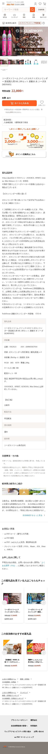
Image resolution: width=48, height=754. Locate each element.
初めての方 (43, 17)
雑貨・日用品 (24, 679)
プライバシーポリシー (19, 720)
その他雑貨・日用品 (9, 682)
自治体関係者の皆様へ (19, 726)
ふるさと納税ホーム (9, 679)
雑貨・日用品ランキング (10, 695)
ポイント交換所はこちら (25, 154)
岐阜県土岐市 (11, 23)
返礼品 (5, 17)
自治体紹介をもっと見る (32, 515)
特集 (33, 17)
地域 (24, 17)
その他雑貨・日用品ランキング (13, 698)
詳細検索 (41, 9)
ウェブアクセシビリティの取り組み (17, 731)
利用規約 (33, 726)
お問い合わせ (39, 731)
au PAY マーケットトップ (24, 737)
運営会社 (33, 720)
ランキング (14, 17)
